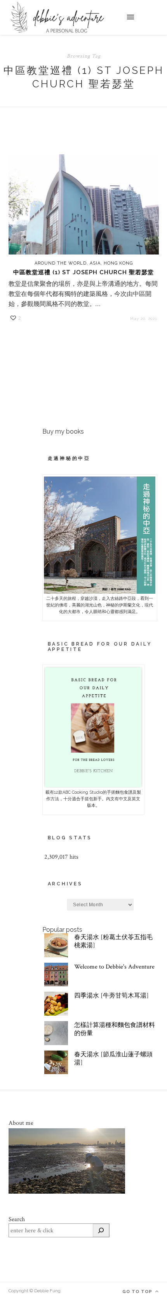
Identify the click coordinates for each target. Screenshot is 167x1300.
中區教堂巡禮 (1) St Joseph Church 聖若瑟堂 (83, 272)
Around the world (61, 263)
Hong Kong (118, 263)
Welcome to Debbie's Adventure (114, 967)
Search (17, 1219)
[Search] (101, 1230)
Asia (95, 263)
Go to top (138, 1291)
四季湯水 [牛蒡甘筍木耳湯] (111, 996)
